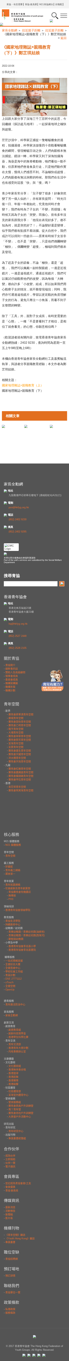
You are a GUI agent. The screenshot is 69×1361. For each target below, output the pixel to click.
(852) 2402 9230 (17, 519)
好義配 (58, 4)
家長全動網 (9, 30)
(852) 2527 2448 (17, 636)
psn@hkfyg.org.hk (19, 507)
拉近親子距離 (31, 30)
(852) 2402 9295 (17, 531)
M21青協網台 (46, 4)
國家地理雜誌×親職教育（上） (23, 385)
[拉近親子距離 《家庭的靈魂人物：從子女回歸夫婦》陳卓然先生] (26, 426)
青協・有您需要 (15, 4)
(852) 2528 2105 (17, 648)
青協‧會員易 (31, 4)
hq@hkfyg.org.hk (18, 623)
